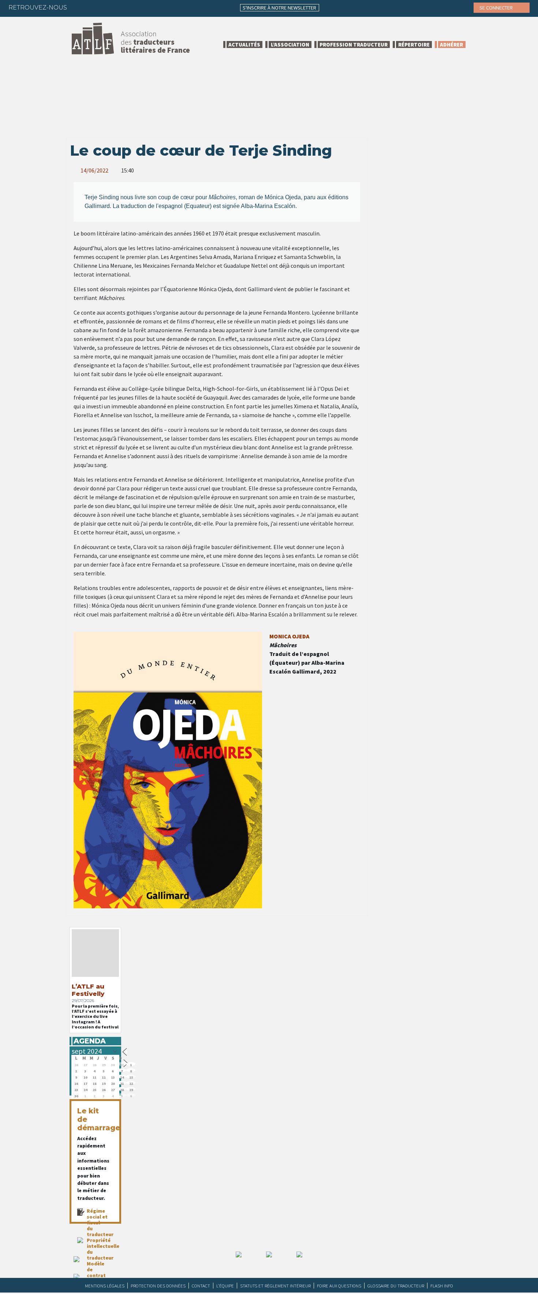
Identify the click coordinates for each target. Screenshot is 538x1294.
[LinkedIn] (107, 7)
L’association (290, 44)
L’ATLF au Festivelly (88, 990)
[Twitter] (93, 7)
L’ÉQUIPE (225, 1286)
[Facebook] (79, 7)
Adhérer (451, 44)
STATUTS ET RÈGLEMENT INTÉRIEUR (275, 1286)
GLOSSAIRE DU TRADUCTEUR (395, 1286)
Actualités (244, 44)
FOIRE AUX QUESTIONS (339, 1286)
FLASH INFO (441, 1286)
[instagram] (122, 7)
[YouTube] (136, 7)
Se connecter (496, 7)
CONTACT (201, 1286)
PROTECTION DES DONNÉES (158, 1286)
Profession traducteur (354, 44)
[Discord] (150, 7)
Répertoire (414, 44)
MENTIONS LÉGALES (104, 1286)
